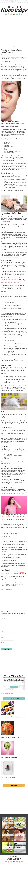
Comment (3, 618)
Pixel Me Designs (14, 865)
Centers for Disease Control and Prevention (11, 516)
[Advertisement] (14, 31)
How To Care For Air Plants (8, 777)
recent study (10, 263)
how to (3, 584)
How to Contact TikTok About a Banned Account (13, 717)
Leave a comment (11, 54)
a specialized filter (10, 308)
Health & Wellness (9, 589)
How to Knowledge (14, 9)
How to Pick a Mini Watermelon (9, 757)
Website (2, 643)
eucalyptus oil (10, 385)
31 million (22, 572)
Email (2, 637)
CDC (8, 549)
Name (2, 631)
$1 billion (12, 67)
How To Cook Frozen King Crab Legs (10, 737)
